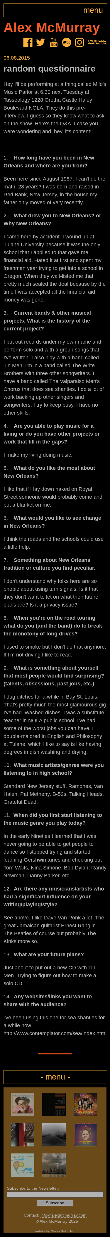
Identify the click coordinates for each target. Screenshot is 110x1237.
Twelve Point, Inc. (63, 1231)
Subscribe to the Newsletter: (33, 1188)
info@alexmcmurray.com (63, 1215)
